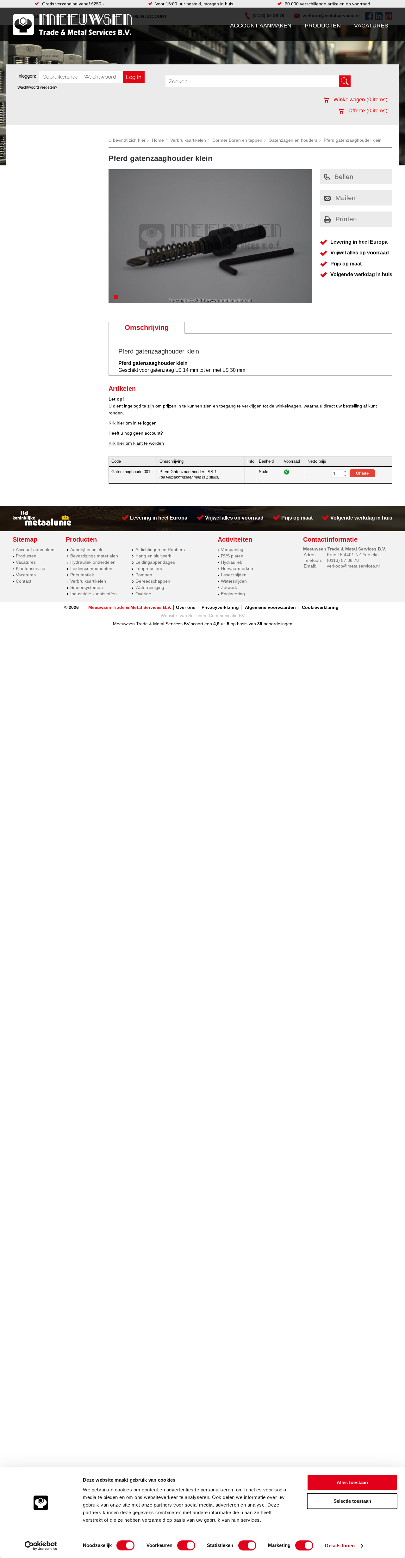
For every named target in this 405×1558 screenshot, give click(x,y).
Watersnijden (234, 581)
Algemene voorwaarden (270, 607)
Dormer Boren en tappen (237, 140)
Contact (23, 581)
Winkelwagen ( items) (360, 100)
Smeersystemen (86, 587)
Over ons (186, 607)
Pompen (143, 574)
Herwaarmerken (237, 568)
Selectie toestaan (352, 1501)
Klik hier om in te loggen (133, 422)
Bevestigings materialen (94, 555)
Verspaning (232, 549)
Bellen (343, 176)
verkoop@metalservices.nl (353, 565)
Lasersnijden (233, 574)
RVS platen (232, 555)
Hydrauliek (231, 562)
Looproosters (148, 568)
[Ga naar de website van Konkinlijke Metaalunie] (42, 523)
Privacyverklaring (220, 607)
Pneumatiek (82, 574)
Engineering (233, 593)
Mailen (345, 197)
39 (259, 623)
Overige (143, 593)
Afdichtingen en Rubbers (160, 549)
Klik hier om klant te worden (136, 443)
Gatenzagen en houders (293, 140)
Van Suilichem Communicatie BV (212, 615)
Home (158, 140)
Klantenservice (30, 568)
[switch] (186, 1545)
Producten (323, 25)
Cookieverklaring (320, 607)
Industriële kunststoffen (93, 593)
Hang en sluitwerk (153, 555)
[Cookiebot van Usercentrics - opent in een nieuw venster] (41, 1545)
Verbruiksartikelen (188, 140)
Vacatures (371, 25)
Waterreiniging (149, 587)
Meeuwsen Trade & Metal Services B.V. (129, 607)
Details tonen (339, 1545)
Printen (346, 219)
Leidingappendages (155, 562)
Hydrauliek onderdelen (92, 562)
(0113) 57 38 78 (343, 560)
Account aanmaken (260, 25)
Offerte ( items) (367, 111)
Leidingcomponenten (91, 568)
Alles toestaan (352, 1482)
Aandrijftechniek (86, 549)
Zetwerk (229, 587)
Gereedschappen (152, 581)
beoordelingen (277, 623)
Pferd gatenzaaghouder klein (353, 140)
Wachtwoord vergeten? (37, 87)
